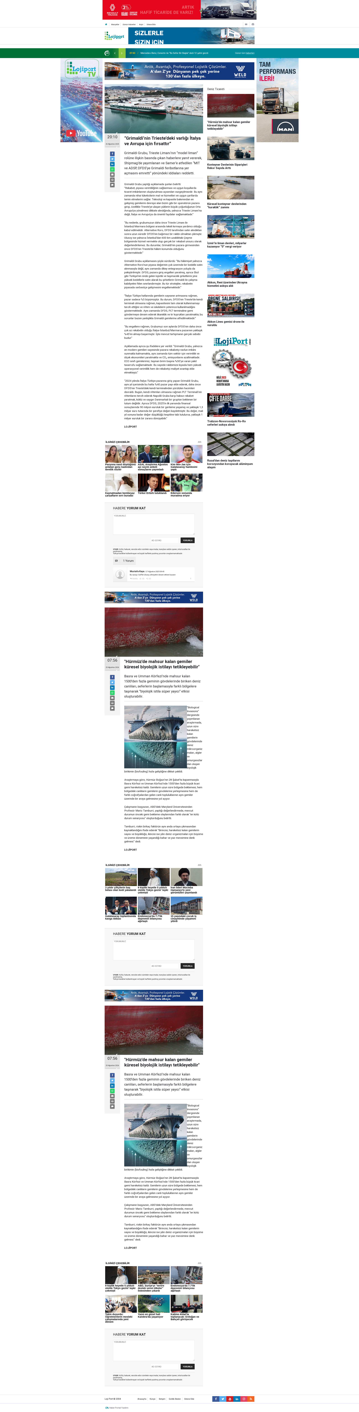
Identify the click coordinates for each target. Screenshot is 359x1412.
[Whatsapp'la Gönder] (112, 169)
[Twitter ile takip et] (222, 1399)
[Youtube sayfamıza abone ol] (229, 1399)
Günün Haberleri (129, 24)
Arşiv (141, 24)
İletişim (162, 1399)
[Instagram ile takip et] (243, 1399)
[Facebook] (112, 154)
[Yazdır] (112, 180)
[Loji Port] (114, 35)
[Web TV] (246, 24)
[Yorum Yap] (112, 185)
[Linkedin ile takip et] (236, 1399)
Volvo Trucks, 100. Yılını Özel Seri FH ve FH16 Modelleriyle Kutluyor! (174, 53)
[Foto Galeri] (252, 24)
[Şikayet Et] (190, 578)
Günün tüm (244, 53)
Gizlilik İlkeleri (175, 1399)
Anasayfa (142, 1399)
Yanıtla (135, 579)
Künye (152, 1399)
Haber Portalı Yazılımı (118, 1408)
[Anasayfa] (106, 24)
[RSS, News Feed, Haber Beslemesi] (250, 1399)
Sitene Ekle (151, 24)
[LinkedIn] (112, 164)
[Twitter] (112, 159)
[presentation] (114, 53)
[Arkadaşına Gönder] (112, 174)
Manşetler (115, 24)
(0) (143, 579)
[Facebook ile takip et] (215, 1399)
